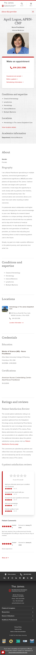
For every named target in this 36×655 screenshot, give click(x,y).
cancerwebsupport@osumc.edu (18, 652)
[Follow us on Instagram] (12, 578)
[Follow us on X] (27, 578)
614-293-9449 (19, 601)
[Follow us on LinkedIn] (16, 578)
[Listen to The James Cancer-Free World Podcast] (20, 578)
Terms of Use (18, 629)
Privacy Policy (18, 627)
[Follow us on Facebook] (8, 578)
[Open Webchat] (3, 652)
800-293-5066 (27, 574)
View (9, 127)
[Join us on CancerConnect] (5, 578)
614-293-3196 (19, 68)
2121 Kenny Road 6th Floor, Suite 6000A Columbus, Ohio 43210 (20, 314)
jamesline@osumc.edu (18, 603)
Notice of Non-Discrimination (18, 631)
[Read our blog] (24, 578)
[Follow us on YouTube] (31, 578)
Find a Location (12, 574)
